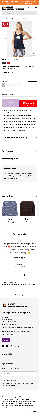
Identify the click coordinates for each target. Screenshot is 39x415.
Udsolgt (10, 103)
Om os (6, 340)
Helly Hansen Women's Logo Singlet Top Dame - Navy (18, 18)
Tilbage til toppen (19, 295)
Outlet (23, 383)
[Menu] (36, 8)
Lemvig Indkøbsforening (9, 282)
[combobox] (19, 13)
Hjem (3, 18)
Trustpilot (11, 1)
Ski (15, 383)
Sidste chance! (29, 383)
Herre (27, 219)
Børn (12, 383)
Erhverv (18, 385)
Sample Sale (5, 385)
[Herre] (27, 208)
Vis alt (35, 196)
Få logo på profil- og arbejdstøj (15, 130)
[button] (32, 8)
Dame (10, 219)
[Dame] (10, 208)
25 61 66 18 (10, 335)
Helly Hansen (5, 60)
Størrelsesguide (32, 81)
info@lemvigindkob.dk (13, 324)
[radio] (3, 85)
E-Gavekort (12, 385)
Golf (19, 383)
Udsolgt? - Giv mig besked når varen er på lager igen (28, 103)
